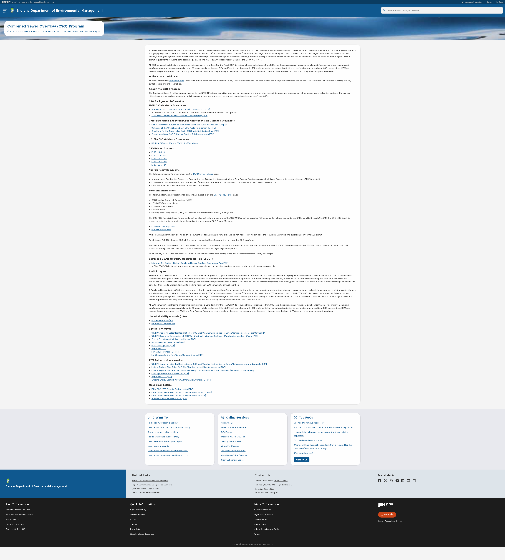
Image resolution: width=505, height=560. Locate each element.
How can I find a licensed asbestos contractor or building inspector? (321, 434)
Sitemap (133, 524)
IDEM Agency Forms (223, 194)
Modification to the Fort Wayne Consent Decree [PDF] (177, 355)
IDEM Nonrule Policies (203, 174)
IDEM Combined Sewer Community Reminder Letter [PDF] (179, 395)
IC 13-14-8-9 (158, 152)
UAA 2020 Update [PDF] (163, 345)
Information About (51, 31)
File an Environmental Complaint (146, 492)
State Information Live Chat (18, 509)
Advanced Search (137, 514)
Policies (133, 519)
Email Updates (260, 519)
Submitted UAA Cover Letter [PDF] (168, 342)
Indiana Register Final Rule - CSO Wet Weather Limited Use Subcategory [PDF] (189, 367)
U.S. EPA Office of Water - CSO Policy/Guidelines (175, 143)
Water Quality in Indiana (28, 31)
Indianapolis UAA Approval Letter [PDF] (170, 373)
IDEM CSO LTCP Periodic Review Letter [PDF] (172, 389)
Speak (386, 514)
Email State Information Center (19, 514)
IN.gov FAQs (135, 529)
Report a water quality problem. (163, 432)
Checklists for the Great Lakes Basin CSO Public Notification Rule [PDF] (185, 131)
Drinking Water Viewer (231, 441)
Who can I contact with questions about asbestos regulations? (324, 427)
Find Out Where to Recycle (233, 427)
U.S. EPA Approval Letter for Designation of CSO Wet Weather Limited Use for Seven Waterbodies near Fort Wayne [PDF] (209, 332)
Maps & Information (262, 509)
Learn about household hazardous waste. (168, 450)
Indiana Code (260, 524)
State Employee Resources (142, 534)
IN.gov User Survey (138, 509)
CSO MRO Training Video (163, 226)
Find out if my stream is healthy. (163, 422)
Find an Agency (12, 519)
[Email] (408, 480)
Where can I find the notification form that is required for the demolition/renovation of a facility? (323, 447)
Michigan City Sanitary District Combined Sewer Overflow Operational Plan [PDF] (190, 263)
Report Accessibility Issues (390, 521)
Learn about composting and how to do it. (168, 455)
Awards (257, 534)
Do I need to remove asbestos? (309, 422)
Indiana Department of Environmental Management (59, 10)
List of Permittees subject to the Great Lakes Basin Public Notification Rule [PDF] (190, 124)
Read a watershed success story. (164, 436)
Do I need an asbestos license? (309, 440)
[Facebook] (380, 480)
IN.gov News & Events (263, 514)
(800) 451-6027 (269, 485)
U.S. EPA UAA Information (163, 323)
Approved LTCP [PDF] (162, 376)
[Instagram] (391, 480)
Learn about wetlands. (158, 446)
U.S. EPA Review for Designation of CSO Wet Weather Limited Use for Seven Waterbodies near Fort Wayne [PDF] (205, 336)
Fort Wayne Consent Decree (165, 351)
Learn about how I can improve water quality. (169, 427)
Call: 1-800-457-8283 (15, 524)
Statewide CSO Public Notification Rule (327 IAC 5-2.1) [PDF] (181, 109)
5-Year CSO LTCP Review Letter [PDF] (169, 398)
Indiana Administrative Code (266, 529)
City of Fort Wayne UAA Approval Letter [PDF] (174, 339)
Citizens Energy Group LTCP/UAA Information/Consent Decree (181, 379)
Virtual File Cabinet (230, 446)
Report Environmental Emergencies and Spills (152, 485)
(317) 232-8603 (280, 480)
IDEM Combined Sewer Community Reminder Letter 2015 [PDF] (182, 392)
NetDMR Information (161, 229)
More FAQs (301, 459)
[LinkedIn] (403, 480)
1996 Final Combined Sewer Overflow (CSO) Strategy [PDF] (180, 115)
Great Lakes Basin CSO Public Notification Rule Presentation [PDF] (183, 134)
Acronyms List (227, 422)
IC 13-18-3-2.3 (159, 155)
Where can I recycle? (303, 453)
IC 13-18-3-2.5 (159, 161)
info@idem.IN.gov (267, 489)
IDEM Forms (226, 432)
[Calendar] (414, 480)
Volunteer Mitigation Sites (233, 450)
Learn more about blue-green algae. (165, 441)
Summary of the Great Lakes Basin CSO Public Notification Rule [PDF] (184, 127)
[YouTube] (397, 480)
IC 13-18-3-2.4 (159, 158)
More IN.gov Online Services (234, 455)
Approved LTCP (159, 348)
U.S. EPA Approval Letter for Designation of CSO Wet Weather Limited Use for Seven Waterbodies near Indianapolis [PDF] (209, 364)
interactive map (176, 80)
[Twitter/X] (385, 480)
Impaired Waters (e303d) (233, 436)
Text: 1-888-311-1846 (15, 529)
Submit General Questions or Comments (150, 480)
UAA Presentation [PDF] (163, 320)
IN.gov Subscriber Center (232, 459)
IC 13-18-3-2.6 (159, 164)
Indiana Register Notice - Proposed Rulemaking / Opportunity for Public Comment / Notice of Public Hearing (203, 370)
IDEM (12, 31)
